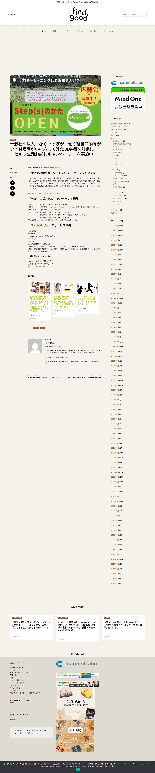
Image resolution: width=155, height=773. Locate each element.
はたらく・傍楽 (118, 175)
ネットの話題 (117, 196)
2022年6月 (115, 424)
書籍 (112, 135)
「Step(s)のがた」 (40, 225)
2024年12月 (115, 288)
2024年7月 (115, 313)
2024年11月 (115, 293)
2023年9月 (115, 351)
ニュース (92, 31)
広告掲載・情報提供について (20, 672)
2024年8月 (115, 308)
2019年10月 (115, 559)
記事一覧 (13, 675)
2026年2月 (115, 255)
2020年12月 (115, 491)
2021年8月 (115, 453)
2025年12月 (115, 264)
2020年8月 (115, 511)
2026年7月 (115, 230)
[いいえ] (152, 767)
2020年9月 (115, 506)
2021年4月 (115, 472)
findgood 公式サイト (17, 667)
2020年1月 (115, 545)
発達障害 (36, 328)
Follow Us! (79, 654)
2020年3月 (115, 535)
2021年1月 (115, 487)
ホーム (44, 31)
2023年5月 (115, 371)
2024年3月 (115, 327)
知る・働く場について (20, 683)
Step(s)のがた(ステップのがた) (62, 207)
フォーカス (115, 210)
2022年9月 (115, 409)
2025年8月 (115, 269)
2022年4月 (115, 433)
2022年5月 (115, 429)
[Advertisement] (77, 51)
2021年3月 (115, 477)
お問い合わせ (15, 685)
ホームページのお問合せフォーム (50, 220)
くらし (115, 147)
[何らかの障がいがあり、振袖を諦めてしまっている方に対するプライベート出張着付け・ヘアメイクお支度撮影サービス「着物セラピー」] (40, 288)
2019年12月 (115, 549)
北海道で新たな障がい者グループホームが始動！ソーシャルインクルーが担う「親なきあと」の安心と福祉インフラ (31, 625)
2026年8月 (115, 226)
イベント (116, 164)
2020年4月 (115, 530)
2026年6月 (115, 235)
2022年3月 (115, 438)
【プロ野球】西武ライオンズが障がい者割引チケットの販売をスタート (86, 300)
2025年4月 (115, 284)
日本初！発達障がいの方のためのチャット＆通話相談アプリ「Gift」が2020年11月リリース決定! (63, 301)
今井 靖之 (12, 168)
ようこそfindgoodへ (120, 181)
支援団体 (116, 150)
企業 (114, 155)
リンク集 (13, 690)
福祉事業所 (117, 152)
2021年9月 (115, 448)
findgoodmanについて (121, 178)
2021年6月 (115, 462)
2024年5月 (115, 322)
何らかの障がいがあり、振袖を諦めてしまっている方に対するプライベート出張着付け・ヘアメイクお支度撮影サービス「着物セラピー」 (39, 304)
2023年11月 (115, 342)
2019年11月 (115, 554)
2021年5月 (115, 467)
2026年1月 (115, 259)
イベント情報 (117, 198)
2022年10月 (115, 404)
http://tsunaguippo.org (41, 266)
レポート (68, 31)
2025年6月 (115, 279)
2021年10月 (115, 443)
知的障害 (43, 328)
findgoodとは (108, 31)
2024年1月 (115, 332)
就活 (114, 184)
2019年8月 (115, 569)
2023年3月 (115, 380)
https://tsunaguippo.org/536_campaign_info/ (44, 193)
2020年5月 (115, 525)
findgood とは (15, 688)
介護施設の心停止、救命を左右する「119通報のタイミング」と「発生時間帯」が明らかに (123, 625)
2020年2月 (115, 540)
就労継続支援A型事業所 (119, 124)
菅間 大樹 (58, 168)
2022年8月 (115, 414)
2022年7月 (115, 419)
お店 (114, 158)
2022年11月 (115, 400)
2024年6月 (115, 317)
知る (55, 31)
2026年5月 (115, 240)
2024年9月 (115, 303)
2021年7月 (115, 458)
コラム (80, 31)
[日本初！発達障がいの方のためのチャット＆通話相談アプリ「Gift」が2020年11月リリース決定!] (64, 288)
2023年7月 (115, 361)
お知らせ (114, 132)
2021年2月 (115, 482)
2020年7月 (115, 516)
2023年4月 (115, 375)
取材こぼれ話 (117, 187)
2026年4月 (115, 245)
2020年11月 (115, 496)
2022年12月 (115, 395)
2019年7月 (115, 574)
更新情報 (116, 201)
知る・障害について (19, 680)
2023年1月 (115, 390)
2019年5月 (115, 583)
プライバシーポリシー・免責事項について (25, 693)
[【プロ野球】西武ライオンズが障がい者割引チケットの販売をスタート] (87, 288)
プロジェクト (117, 141)
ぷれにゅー (14, 670)
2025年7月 (115, 274)
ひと (114, 161)
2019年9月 (115, 564)
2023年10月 (115, 346)
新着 (112, 213)
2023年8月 (115, 356)
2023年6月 (115, 366)
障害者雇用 (117, 173)
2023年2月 (115, 385)
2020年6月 (115, 520)
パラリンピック (116, 126)
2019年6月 (115, 578)
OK (78, 770)
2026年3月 (115, 250)
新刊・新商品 (116, 129)
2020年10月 (115, 501)
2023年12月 (115, 337)
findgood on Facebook (20, 701)
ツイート (13, 720)
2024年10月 (115, 298)
